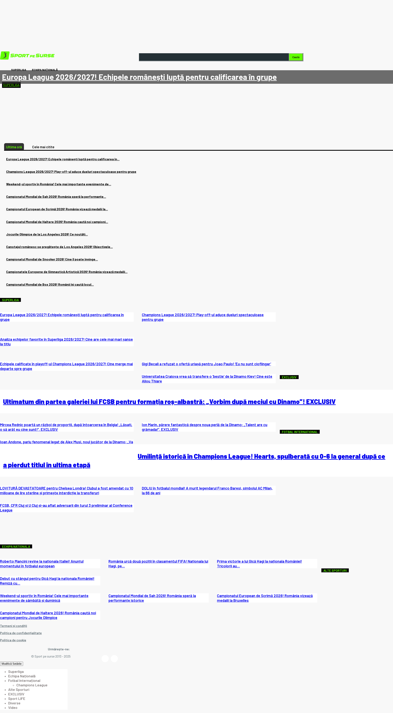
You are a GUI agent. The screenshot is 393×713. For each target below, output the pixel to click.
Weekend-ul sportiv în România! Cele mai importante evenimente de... (58, 184)
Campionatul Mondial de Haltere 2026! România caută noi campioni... (57, 222)
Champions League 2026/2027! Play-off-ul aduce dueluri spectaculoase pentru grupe (71, 171)
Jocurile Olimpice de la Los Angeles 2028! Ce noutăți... (47, 234)
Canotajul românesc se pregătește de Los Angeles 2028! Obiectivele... (59, 247)
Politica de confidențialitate (21, 633)
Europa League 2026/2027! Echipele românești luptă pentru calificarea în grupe (139, 76)
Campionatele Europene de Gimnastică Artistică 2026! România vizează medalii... (67, 272)
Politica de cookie (13, 640)
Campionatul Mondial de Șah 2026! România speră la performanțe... (56, 196)
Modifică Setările (11, 663)
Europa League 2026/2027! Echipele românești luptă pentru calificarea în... (63, 159)
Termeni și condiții (13, 626)
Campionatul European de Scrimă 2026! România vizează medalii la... (57, 209)
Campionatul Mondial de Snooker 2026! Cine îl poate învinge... (52, 259)
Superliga (11, 85)
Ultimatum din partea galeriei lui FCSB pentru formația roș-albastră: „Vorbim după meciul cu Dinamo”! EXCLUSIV (169, 401)
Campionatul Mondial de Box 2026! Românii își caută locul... (50, 284)
